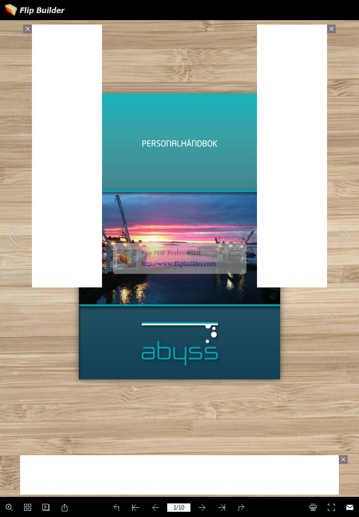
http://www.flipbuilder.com (178, 263)
